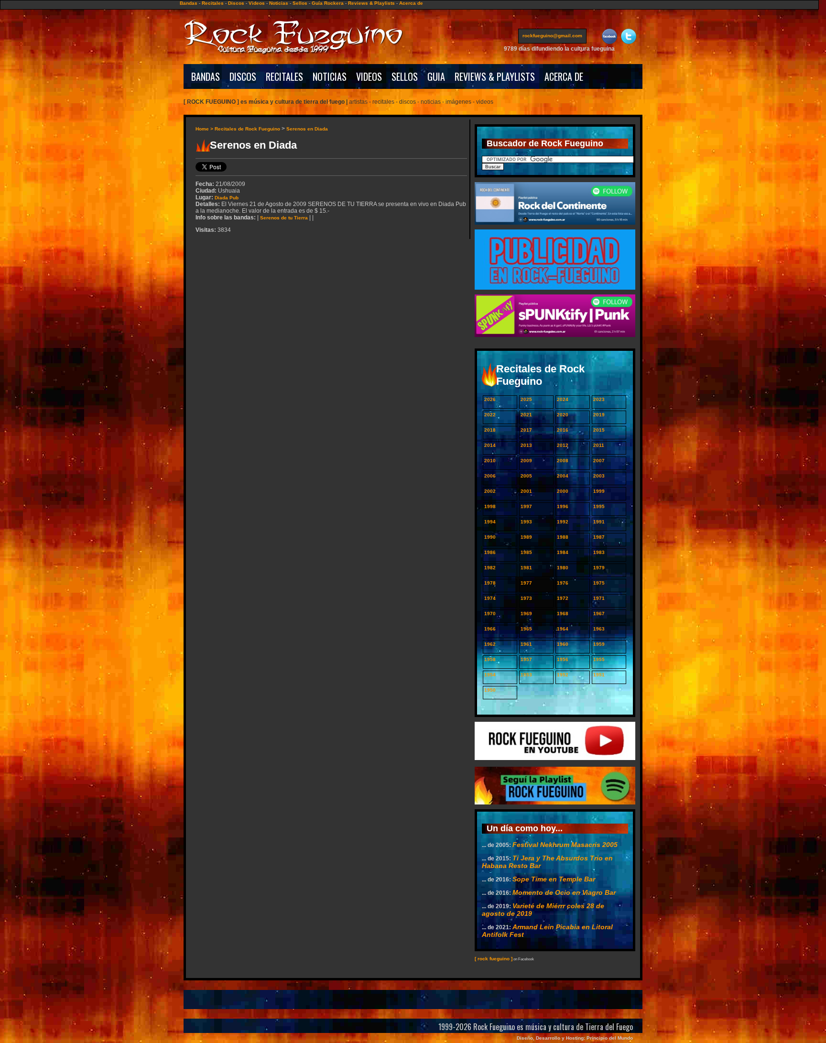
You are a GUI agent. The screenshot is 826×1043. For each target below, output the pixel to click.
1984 (562, 552)
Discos (236, 3)
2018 (490, 430)
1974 (490, 598)
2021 (526, 414)
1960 (562, 644)
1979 (599, 567)
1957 (526, 659)
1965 (526, 628)
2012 (562, 445)
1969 (526, 613)
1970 (490, 613)
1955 (599, 659)
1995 (599, 506)
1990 (490, 537)
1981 (526, 567)
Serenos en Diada (307, 128)
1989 (526, 537)
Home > (205, 128)
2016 (562, 430)
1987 (599, 537)
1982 (490, 567)
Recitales (213, 3)
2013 (526, 445)
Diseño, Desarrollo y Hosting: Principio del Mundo (575, 1038)
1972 (562, 598)
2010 (490, 460)
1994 (490, 521)
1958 (490, 659)
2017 (526, 430)
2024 (562, 399)
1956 (562, 659)
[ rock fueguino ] (493, 958)
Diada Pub (227, 197)
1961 (526, 644)
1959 (599, 644)
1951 (599, 674)
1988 (562, 537)
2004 (562, 475)
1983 (599, 552)
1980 (562, 567)
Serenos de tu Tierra (284, 217)
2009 (526, 460)
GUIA (436, 76)
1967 (599, 613)
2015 (599, 430)
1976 (562, 583)
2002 (490, 491)
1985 (526, 552)
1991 (599, 521)
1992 (562, 521)
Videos (257, 3)
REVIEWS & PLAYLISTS (495, 76)
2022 (490, 414)
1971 (599, 598)
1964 (562, 628)
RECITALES (284, 76)
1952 (562, 674)
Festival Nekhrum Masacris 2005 (565, 844)
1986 (490, 552)
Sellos (300, 3)
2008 (562, 460)
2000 (562, 491)
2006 (490, 475)
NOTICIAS (330, 76)
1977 (526, 583)
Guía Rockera (328, 3)
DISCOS (242, 76)
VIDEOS (369, 76)
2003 (599, 475)
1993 (526, 521)
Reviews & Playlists (371, 3)
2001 (526, 491)
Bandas (188, 3)
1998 (490, 506)
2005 (526, 475)
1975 (599, 583)
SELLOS (404, 76)
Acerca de (411, 3)
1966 (490, 628)
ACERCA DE (563, 76)
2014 (490, 445)
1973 (526, 598)
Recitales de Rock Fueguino (247, 128)
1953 (526, 674)
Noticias (278, 3)
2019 (599, 414)
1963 (599, 628)
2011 (598, 445)
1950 (490, 690)
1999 (599, 491)
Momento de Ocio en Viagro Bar (564, 892)
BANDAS (205, 76)
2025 (526, 399)
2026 (490, 399)
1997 (526, 506)
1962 (490, 644)
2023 (599, 399)
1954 (490, 674)
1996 (562, 506)
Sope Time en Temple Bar (553, 879)
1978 (490, 583)
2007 (599, 460)
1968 (562, 613)
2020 (562, 414)
